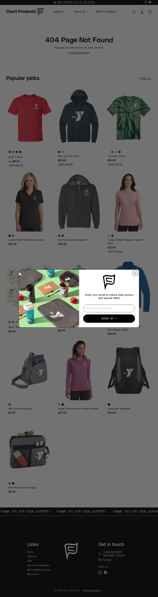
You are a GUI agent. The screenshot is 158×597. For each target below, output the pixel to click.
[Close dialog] (135, 273)
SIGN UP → (109, 318)
